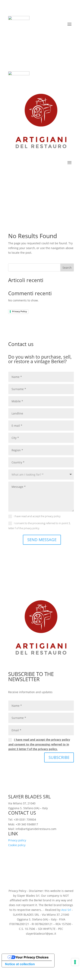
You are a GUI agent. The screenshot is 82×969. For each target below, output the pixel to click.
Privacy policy (17, 840)
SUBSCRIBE (59, 757)
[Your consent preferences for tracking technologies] (75, 962)
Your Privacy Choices (32, 957)
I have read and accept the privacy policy (37, 516)
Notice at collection (20, 964)
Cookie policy (16, 845)
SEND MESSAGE (42, 539)
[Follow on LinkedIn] (41, 34)
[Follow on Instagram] (49, 34)
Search (67, 267)
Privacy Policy (19, 311)
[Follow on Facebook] (33, 34)
